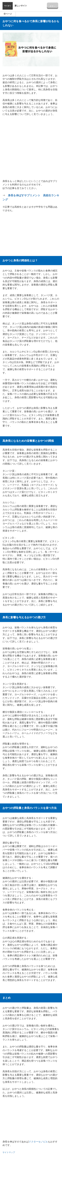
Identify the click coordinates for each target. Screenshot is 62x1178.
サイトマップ (9, 1152)
